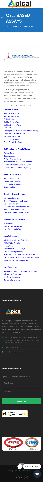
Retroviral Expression (12, 280)
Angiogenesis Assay (11, 116)
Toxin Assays (9, 223)
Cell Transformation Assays (14, 133)
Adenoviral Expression (12, 274)
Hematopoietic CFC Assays (14, 249)
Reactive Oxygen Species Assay (16, 212)
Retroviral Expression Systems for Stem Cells (21, 257)
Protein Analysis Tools (12, 159)
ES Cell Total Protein (12, 243)
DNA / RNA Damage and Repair (16, 201)
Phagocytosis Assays (12, 136)
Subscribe (21, 401)
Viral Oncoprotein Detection (15, 229)
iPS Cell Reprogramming (13, 252)
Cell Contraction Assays (13, 125)
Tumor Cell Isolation (11, 139)
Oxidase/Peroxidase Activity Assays (18, 207)
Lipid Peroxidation (11, 204)
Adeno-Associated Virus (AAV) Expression (20, 271)
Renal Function (9, 187)
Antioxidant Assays (11, 198)
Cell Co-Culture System (13, 122)
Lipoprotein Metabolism (13, 184)
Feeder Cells (8, 246)
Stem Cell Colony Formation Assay (17, 260)
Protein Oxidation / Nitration (15, 209)
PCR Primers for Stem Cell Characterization (21, 254)
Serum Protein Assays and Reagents (18, 164)
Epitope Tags (9, 153)
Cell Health (8, 128)
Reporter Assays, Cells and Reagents (18, 162)
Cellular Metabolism (12, 181)
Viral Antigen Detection (13, 226)
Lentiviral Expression (12, 277)
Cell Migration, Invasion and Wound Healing (21, 130)
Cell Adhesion (9, 119)
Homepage (13, 26)
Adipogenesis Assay (11, 113)
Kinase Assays (9, 156)
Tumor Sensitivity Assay (13, 142)
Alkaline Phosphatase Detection (16, 240)
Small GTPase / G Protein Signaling (17, 167)
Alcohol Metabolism (11, 178)
